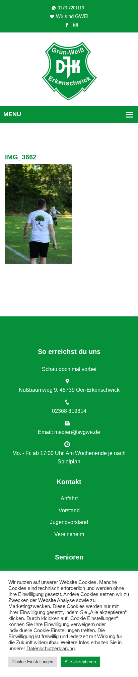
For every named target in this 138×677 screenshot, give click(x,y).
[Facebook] (67, 25)
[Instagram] (75, 25)
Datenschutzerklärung (50, 648)
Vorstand (69, 510)
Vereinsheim (69, 534)
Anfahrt (69, 498)
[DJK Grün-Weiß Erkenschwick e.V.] (69, 70)
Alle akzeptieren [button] (80, 661)
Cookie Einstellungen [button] (32, 661)
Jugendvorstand (69, 522)
